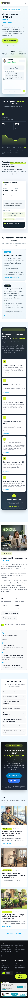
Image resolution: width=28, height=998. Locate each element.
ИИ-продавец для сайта (7, 945)
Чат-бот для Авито (5, 947)
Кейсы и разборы (19, 945)
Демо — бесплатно (10, 40)
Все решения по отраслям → (10, 178)
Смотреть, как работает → (9, 45)
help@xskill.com (5, 965)
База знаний (4, 953)
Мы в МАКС (3, 969)
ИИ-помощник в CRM (6, 951)
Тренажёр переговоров (6, 956)
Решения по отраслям (10, 613)
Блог (16, 947)
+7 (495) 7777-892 (5, 963)
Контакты (17, 953)
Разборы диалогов (9, 618)
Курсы (16, 951)
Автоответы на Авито (6, 949)
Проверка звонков (5, 958)
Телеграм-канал (5, 967)
